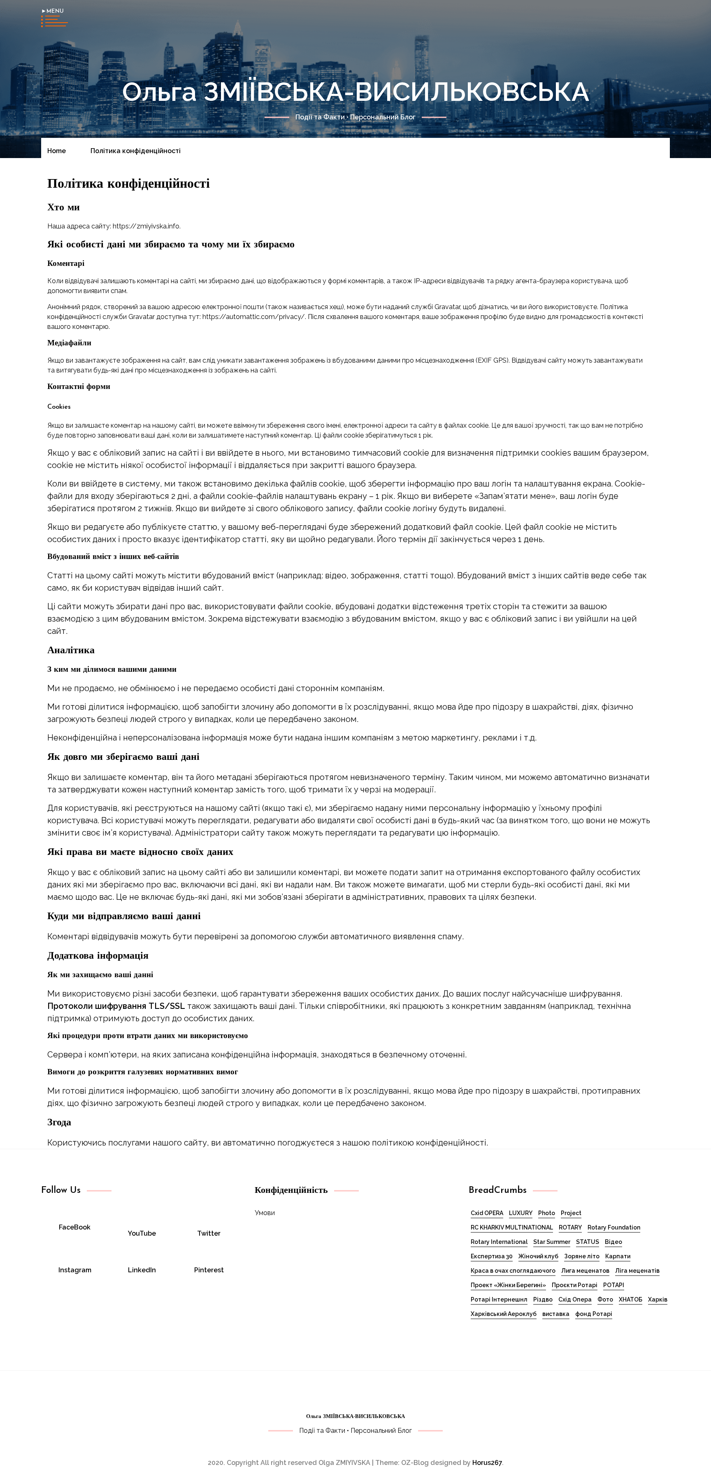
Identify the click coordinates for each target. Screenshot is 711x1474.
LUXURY (520, 1213)
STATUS (587, 1242)
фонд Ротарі (593, 1314)
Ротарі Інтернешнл (499, 1299)
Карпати (617, 1256)
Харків (657, 1299)
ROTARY (570, 1227)
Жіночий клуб (538, 1256)
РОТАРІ (613, 1285)
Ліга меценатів (637, 1270)
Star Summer (551, 1242)
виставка (555, 1314)
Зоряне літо (581, 1256)
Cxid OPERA (487, 1213)
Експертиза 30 (492, 1256)
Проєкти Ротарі (574, 1285)
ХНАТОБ (630, 1299)
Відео (613, 1242)
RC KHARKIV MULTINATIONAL (512, 1227)
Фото (605, 1299)
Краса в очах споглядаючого (513, 1270)
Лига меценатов (585, 1270)
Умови (265, 1213)
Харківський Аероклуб (504, 1314)
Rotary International (499, 1242)
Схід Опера (575, 1299)
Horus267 (487, 1463)
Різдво (543, 1299)
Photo (546, 1213)
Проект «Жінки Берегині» (508, 1285)
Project (571, 1213)
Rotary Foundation (614, 1227)
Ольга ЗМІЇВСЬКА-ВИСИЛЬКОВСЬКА (355, 91)
